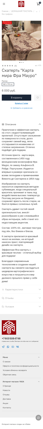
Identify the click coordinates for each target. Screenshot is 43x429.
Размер (5, 81)
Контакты (7, 407)
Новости (6, 390)
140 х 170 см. (8, 84)
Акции (5, 403)
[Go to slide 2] (21, 62)
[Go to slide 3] (23, 62)
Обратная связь (9, 374)
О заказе (6, 361)
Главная (5, 11)
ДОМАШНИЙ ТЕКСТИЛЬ (21, 11)
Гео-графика (7, 14)
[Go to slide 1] (19, 62)
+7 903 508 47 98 (11, 338)
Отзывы (6, 394)
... (36, 11)
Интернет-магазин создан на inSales (16, 424)
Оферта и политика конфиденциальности (21, 366)
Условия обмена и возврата (15, 370)
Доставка (7, 399)
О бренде (7, 386)
